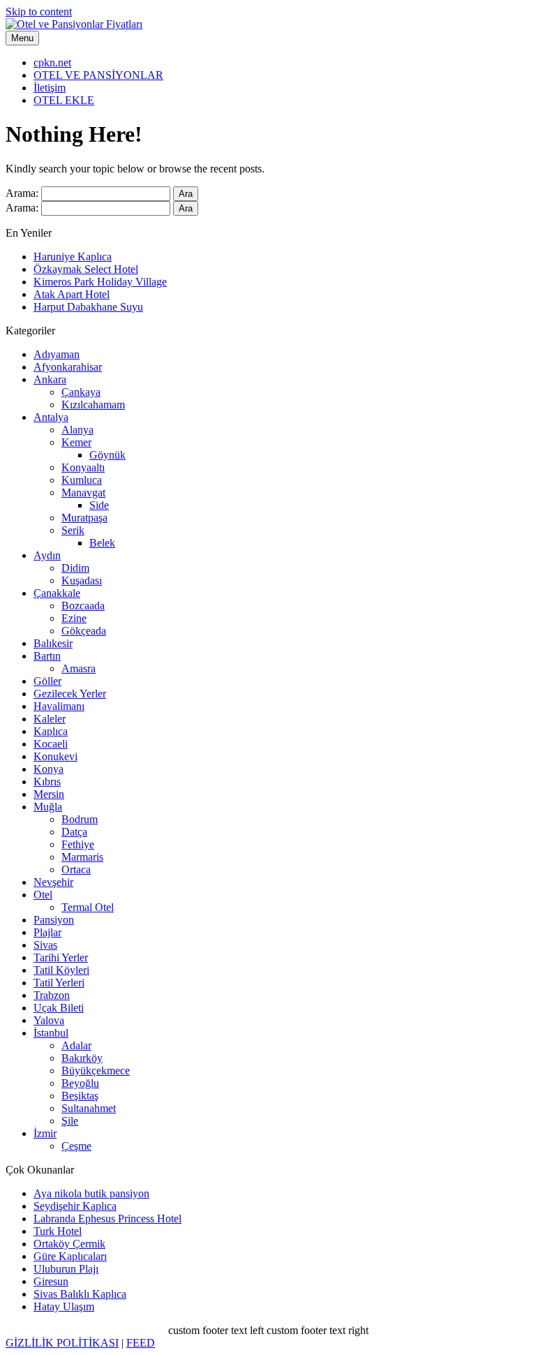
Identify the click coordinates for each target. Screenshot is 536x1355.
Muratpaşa (84, 518)
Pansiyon (54, 920)
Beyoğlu (80, 1083)
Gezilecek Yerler (70, 693)
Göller (47, 681)
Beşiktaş (79, 1096)
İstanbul (51, 1033)
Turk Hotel (58, 1231)
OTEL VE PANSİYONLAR (98, 75)
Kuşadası (81, 580)
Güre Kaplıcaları (70, 1256)
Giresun (51, 1281)
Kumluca (81, 480)
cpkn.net (52, 62)
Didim (75, 568)
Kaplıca (51, 731)
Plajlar (47, 932)
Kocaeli (51, 744)
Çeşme (76, 1146)
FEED (140, 1343)
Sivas (45, 945)
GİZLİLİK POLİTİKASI (62, 1343)
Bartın (47, 656)
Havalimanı (59, 706)
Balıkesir (53, 643)
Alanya (77, 430)
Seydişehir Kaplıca (75, 1206)
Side (99, 505)
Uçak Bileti (59, 1008)
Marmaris (82, 857)
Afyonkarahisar (68, 367)
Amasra (78, 668)
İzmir (45, 1133)
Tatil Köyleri (61, 970)
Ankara (50, 379)
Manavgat (83, 492)
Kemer (76, 442)
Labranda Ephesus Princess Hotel (107, 1218)
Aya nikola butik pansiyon (91, 1193)
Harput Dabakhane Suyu (88, 307)
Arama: (22, 193)
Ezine (74, 618)
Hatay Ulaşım (64, 1306)
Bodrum (79, 819)
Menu (22, 38)
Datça (74, 832)
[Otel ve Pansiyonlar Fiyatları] (74, 24)
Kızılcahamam (93, 404)
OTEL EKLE (64, 100)
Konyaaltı (83, 467)
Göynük (107, 455)
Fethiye (77, 844)
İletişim (50, 88)
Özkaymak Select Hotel (86, 269)
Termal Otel (87, 907)
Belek (102, 543)
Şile (69, 1121)
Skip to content (39, 11)
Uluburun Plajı (66, 1269)
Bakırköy (82, 1058)
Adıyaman (57, 354)
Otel (43, 895)
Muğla (48, 807)
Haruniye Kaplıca (73, 256)
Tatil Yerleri (59, 983)
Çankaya (80, 392)
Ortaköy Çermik (69, 1244)
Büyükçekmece (95, 1070)
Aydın (47, 555)
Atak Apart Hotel (72, 294)
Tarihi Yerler (61, 957)
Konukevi (55, 756)
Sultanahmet (88, 1108)
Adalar (76, 1045)
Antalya (51, 417)
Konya (49, 769)
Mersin (49, 794)
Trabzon (52, 995)
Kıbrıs (47, 781)
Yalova (49, 1020)
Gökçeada (83, 631)
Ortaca (76, 869)
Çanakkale (57, 593)
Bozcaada (83, 606)
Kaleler (50, 719)
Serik (72, 530)
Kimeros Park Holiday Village (100, 282)
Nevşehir (53, 882)
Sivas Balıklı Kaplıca (80, 1294)
